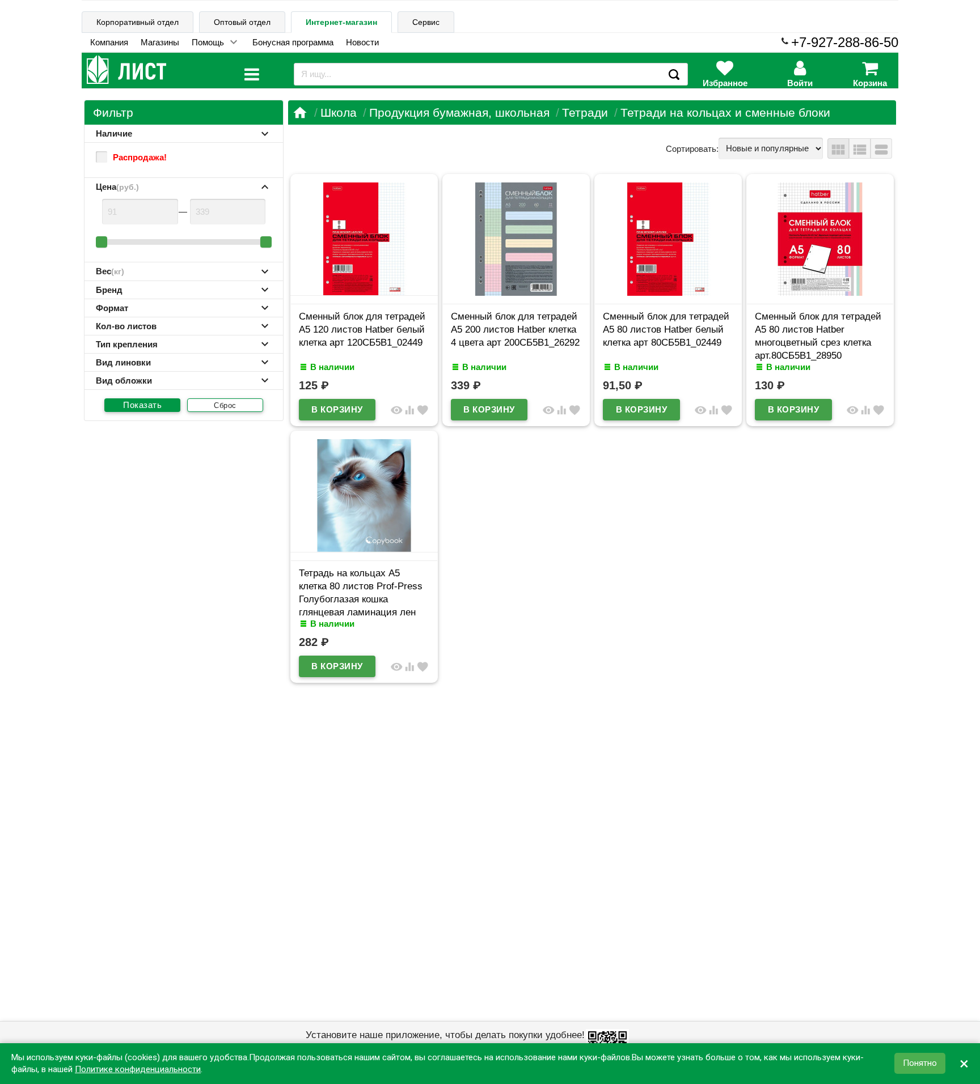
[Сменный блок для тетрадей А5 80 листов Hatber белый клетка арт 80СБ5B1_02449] (668, 292)
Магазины (160, 42)
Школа (338, 112)
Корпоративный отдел (137, 22)
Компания (109, 42)
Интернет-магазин (341, 22)
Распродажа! (140, 157)
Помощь (208, 42)
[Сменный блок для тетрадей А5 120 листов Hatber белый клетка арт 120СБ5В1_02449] (364, 292)
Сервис (426, 22)
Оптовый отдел (242, 22)
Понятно (920, 1064)
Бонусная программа (292, 42)
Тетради (585, 112)
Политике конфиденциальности (138, 1069)
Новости (362, 42)
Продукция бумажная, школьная (459, 112)
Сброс (225, 405)
